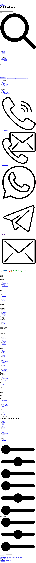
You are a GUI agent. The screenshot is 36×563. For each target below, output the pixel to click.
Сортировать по (2, 554)
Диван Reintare (2, 561)
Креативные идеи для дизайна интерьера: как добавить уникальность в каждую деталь (14, 78)
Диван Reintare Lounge (4, 558)
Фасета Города (2, 407)
